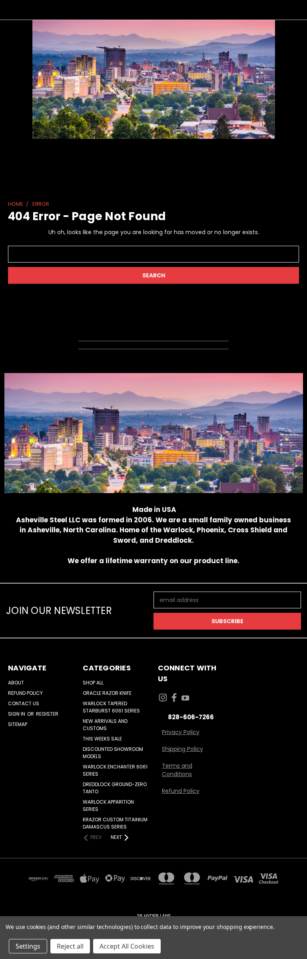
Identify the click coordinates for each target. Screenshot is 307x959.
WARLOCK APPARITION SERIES (108, 805)
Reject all (70, 946)
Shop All (93, 682)
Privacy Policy (180, 732)
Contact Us (23, 703)
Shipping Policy (182, 749)
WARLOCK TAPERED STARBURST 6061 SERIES (111, 707)
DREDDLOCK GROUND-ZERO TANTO (115, 788)
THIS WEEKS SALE (102, 738)
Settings (28, 946)
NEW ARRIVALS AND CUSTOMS (105, 725)
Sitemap (17, 724)
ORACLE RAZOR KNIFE (107, 693)
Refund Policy (25, 693)
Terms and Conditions (177, 770)
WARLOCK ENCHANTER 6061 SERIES (115, 770)
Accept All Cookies (127, 946)
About (16, 682)
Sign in (17, 713)
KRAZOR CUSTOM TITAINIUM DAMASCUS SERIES (115, 823)
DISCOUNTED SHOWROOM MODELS (113, 753)
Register (47, 713)
